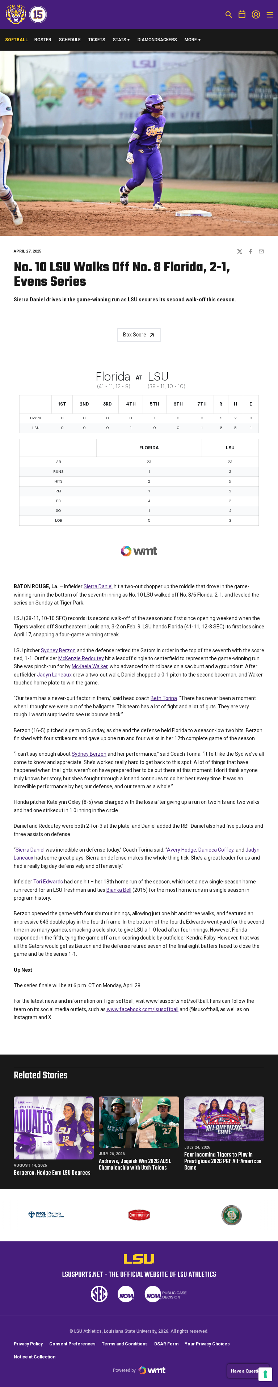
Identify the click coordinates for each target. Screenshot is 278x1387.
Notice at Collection (34, 1357)
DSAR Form (166, 1343)
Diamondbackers (157, 39)
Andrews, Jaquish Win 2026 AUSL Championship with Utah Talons (135, 1165)
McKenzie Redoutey (81, 658)
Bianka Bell (118, 890)
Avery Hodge (181, 850)
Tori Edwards (48, 882)
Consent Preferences (72, 1343)
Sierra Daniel (98, 586)
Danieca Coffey (215, 850)
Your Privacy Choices (207, 1343)
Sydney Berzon (58, 650)
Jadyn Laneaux (54, 675)
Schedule (70, 39)
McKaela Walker (90, 666)
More (191, 39)
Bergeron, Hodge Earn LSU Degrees (52, 1173)
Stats (119, 39)
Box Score (134, 335)
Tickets (96, 39)
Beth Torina (164, 698)
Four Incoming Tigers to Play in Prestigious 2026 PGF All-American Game (222, 1161)
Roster (42, 39)
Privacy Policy (28, 1343)
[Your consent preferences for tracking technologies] (265, 1374)
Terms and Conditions (125, 1343)
